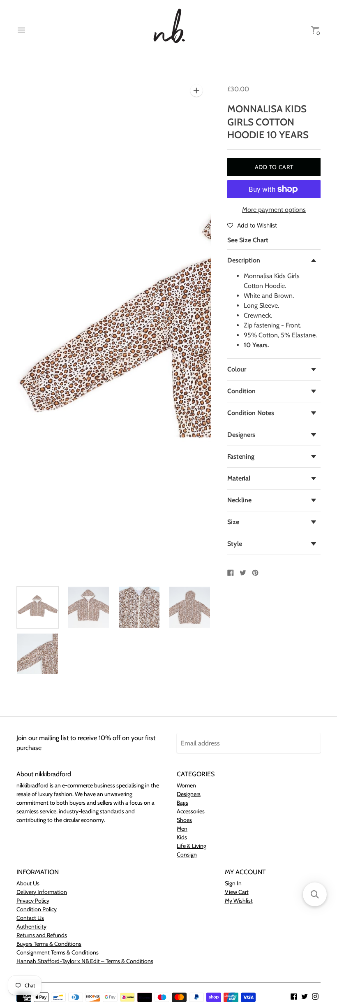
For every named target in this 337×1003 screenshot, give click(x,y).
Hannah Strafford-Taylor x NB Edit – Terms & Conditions (84, 961)
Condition (241, 391)
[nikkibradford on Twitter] (304, 996)
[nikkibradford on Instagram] (315, 996)
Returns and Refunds (41, 935)
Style (234, 544)
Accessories (191, 811)
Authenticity (31, 926)
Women (186, 785)
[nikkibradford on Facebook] (294, 996)
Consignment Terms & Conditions (57, 952)
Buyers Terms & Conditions (48, 943)
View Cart (237, 892)
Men (182, 828)
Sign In (233, 883)
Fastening (240, 456)
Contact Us (30, 918)
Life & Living (191, 846)
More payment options (274, 210)
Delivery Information (41, 892)
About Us (27, 883)
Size (233, 522)
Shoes (184, 820)
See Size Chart (247, 240)
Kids (182, 837)
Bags (182, 802)
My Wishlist (239, 900)
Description (243, 260)
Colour (236, 369)
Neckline (239, 500)
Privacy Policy (32, 900)
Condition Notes (250, 413)
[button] (252, 225)
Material (238, 478)
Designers (241, 435)
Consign (187, 854)
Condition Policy (36, 909)
